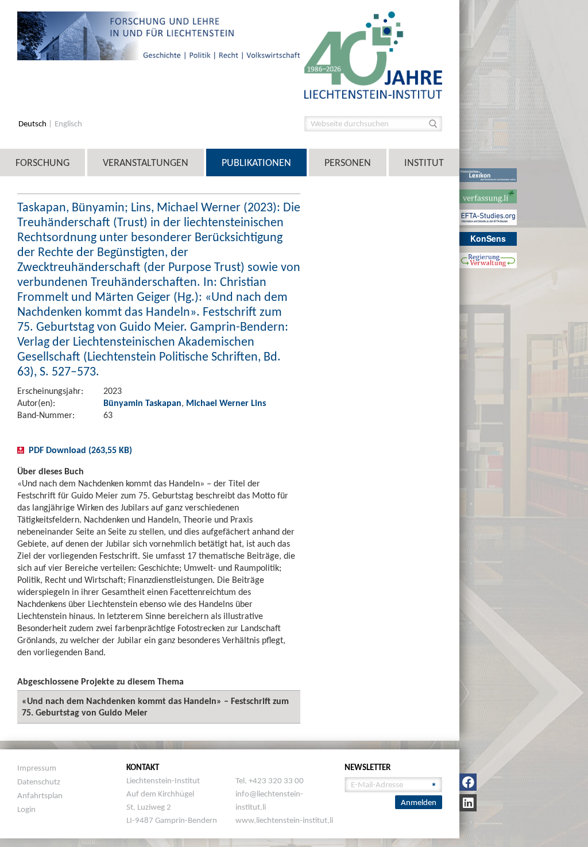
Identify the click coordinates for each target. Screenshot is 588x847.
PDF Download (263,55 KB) (80, 449)
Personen (347, 162)
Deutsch (33, 123)
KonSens (488, 238)
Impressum (36, 768)
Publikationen (256, 162)
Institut (424, 162)
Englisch (68, 123)
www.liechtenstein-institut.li (284, 820)
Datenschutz (38, 781)
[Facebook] (468, 782)
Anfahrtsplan (40, 795)
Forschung (42, 162)
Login (26, 809)
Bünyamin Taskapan (142, 402)
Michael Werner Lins (226, 402)
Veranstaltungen (145, 162)
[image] (373, 54)
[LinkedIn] (468, 802)
